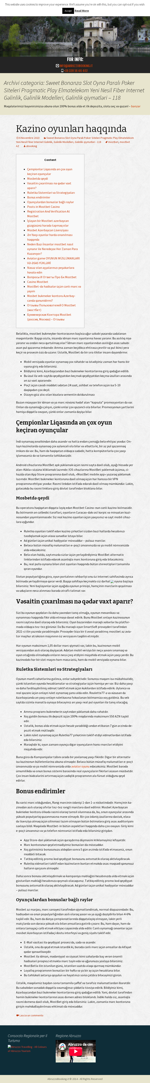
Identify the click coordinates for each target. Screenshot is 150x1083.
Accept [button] (68, 11)
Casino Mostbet (37, 282)
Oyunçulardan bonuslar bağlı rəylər (50, 202)
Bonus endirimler (38, 197)
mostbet (113, 142)
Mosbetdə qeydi (37, 178)
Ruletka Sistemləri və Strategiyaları (51, 193)
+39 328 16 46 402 (76, 71)
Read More (82, 11)
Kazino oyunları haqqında (71, 128)
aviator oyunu (80, 766)
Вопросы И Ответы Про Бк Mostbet (52, 277)
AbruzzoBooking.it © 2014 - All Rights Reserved (75, 1079)
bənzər (135, 106)
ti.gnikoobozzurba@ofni (76, 66)
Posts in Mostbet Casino (43, 207)
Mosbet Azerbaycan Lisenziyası (47, 230)
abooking (31, 146)
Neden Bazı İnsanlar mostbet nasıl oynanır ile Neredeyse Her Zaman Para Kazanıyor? (52, 249)
